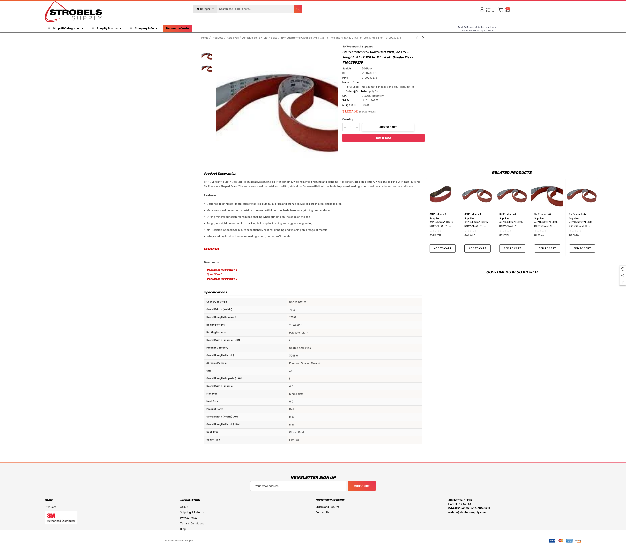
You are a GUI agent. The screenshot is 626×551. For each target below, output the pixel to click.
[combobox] (247, 9)
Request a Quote (177, 28)
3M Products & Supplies (357, 46)
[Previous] (417, 37)
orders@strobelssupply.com (482, 27)
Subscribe (362, 486)
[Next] (422, 37)
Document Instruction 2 (222, 278)
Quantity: (348, 119)
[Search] (298, 9)
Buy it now (383, 137)
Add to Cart (388, 127)
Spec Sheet (211, 248)
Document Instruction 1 (222, 269)
